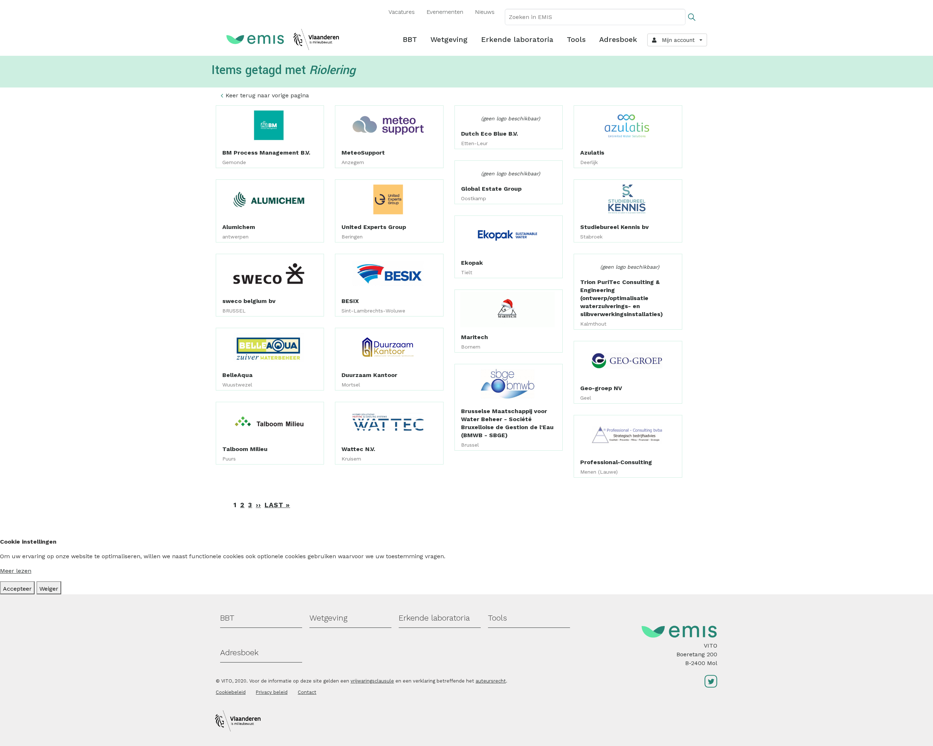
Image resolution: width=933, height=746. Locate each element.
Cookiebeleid (231, 692)
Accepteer (17, 588)
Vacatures (402, 11)
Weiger (48, 588)
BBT (410, 39)
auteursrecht (491, 681)
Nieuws (485, 11)
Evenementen (444, 11)
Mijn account (676, 40)
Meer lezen (15, 570)
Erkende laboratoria (517, 39)
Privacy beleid (272, 692)
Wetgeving (449, 39)
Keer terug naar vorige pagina (267, 95)
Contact (307, 692)
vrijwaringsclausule (372, 681)
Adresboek (618, 39)
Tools (576, 39)
